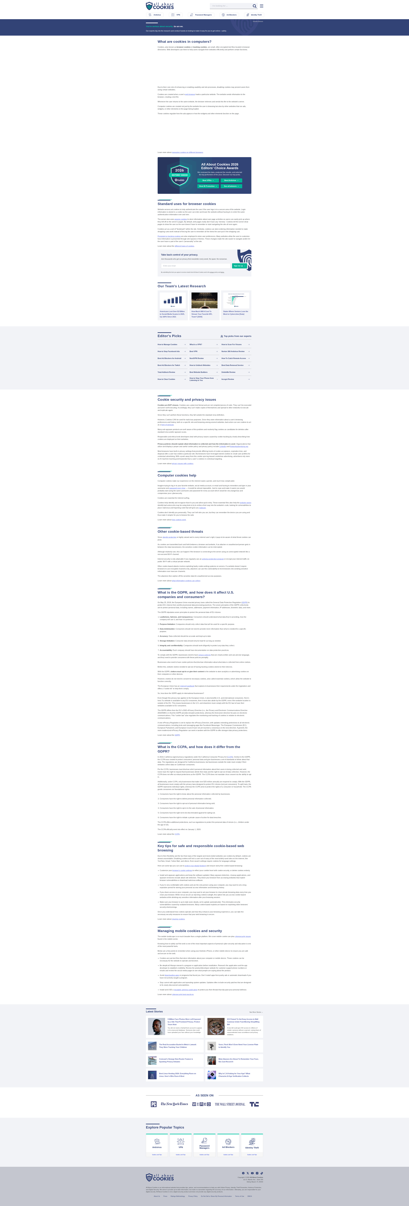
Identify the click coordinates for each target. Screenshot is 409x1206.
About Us (157, 1196)
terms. (222, 272)
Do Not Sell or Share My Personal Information (216, 1196)
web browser (190, 94)
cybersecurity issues (243, 936)
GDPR (244, 602)
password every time (177, 488)
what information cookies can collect (186, 581)
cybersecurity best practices (183, 994)
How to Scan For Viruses (232, 344)
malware (202, 508)
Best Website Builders (198, 372)
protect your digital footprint (195, 866)
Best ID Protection (207, 186)
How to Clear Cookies (166, 379)
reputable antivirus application (185, 990)
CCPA (230, 757)
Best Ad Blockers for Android (169, 358)
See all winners (230, 186)
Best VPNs (207, 180)
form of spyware (167, 425)
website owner (245, 503)
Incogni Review (228, 379)
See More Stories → (256, 1012)
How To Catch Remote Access (234, 358)
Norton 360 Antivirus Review (233, 351)
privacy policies (205, 655)
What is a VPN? (196, 344)
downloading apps (172, 975)
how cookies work (179, 520)
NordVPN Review (197, 358)
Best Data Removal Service (232, 365)
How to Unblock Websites (200, 365)
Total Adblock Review (166, 372)
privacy (212, 272)
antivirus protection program (213, 559)
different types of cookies (184, 246)
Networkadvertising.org (239, 446)
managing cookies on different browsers (187, 152)
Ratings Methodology (178, 1196)
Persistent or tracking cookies (169, 236)
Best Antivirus (230, 180)
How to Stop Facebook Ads (169, 351)
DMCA (250, 1196)
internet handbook (187, 686)
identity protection (169, 537)
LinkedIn (222, 446)
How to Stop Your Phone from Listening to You (202, 379)
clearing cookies (178, 919)
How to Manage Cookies (167, 344)
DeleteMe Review (228, 372)
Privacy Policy (193, 1196)
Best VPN (193, 351)
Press (165, 1196)
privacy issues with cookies (182, 463)
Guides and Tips (157, 1154)
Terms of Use (239, 1196)
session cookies (180, 219)
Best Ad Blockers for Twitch (169, 365)
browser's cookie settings (182, 870)
